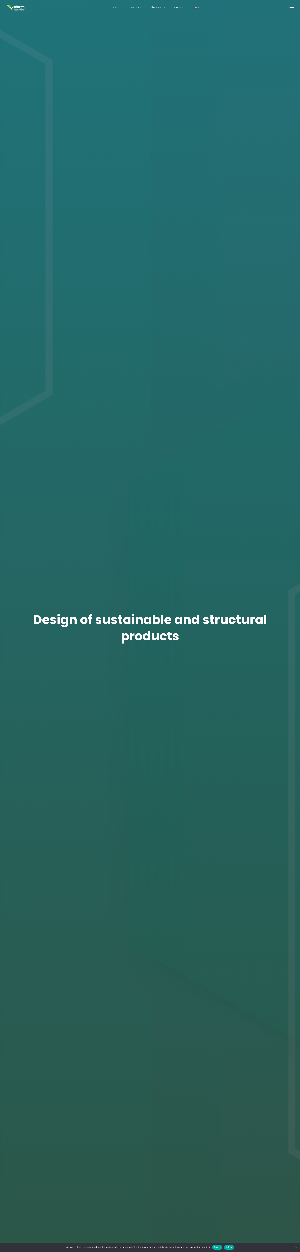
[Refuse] (296, 1247)
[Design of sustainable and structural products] (16, 7)
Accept (217, 1247)
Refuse (229, 1247)
